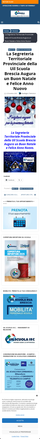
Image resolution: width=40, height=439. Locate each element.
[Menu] (2, 22)
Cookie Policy (15, 436)
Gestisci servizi (20, 415)
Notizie (12, 49)
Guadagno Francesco (29, 93)
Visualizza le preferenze (20, 432)
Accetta (20, 420)
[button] (37, 396)
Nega (20, 426)
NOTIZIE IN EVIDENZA (24, 49)
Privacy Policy (24, 436)
